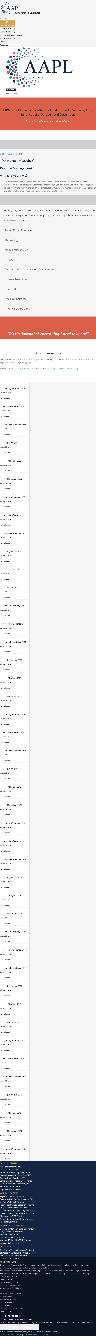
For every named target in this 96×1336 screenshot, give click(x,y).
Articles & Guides (12, 1199)
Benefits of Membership (10, 1229)
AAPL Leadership (16, 1250)
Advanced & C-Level (14, 1175)
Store (2, 42)
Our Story (4, 1250)
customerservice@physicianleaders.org (14, 1308)
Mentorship (15, 1237)
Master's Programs (14, 1181)
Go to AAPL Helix (6, 19)
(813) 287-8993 (5, 1305)
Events (10, 1178)
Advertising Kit (16, 1334)
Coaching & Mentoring (17, 1183)
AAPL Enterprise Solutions (19, 1327)
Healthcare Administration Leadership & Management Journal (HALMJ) (15, 1210)
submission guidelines (21, 368)
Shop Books (15, 1219)
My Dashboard (7, 1231)
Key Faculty (15, 1253)
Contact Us (24, 1255)
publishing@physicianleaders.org (62, 368)
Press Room (13, 1255)
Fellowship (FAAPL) (17, 1240)
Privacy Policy (5, 1334)
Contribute (13, 1222)
